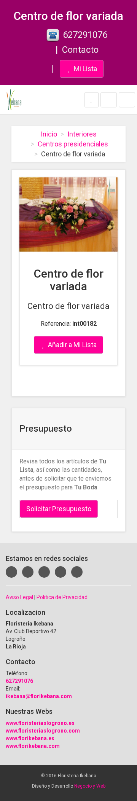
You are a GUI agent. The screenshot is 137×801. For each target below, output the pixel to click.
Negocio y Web (89, 786)
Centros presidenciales (73, 144)
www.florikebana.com (33, 746)
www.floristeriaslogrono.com (43, 731)
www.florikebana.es (30, 738)
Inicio (49, 134)
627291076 (85, 34)
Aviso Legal (19, 597)
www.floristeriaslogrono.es (40, 723)
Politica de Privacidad (62, 597)
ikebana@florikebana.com (39, 696)
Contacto (80, 49)
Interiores (82, 134)
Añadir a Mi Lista (71, 345)
